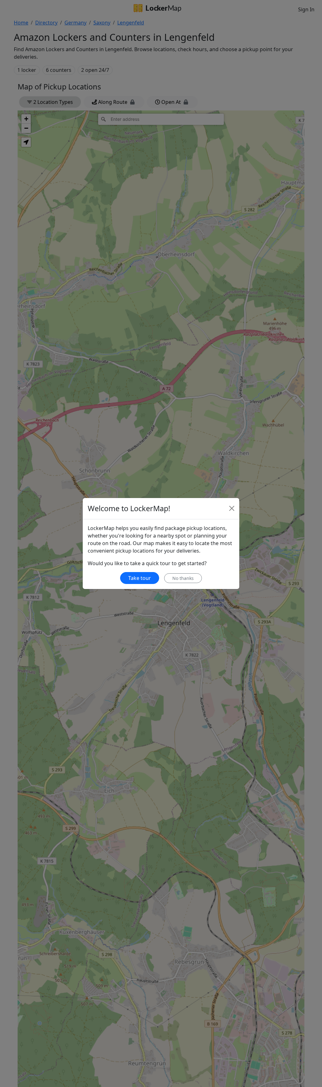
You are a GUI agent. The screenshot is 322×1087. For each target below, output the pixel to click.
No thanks (183, 578)
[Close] (232, 508)
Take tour (139, 578)
